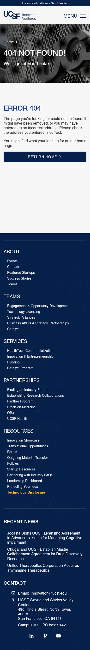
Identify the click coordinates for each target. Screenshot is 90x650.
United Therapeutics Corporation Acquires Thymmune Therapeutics (43, 567)
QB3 (10, 412)
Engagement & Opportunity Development (38, 305)
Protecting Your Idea (22, 486)
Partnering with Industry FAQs (30, 474)
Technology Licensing (23, 311)
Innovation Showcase (23, 440)
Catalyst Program (20, 367)
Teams (12, 284)
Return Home (43, 156)
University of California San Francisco (45, 3)
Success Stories (19, 278)
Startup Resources (21, 469)
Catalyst (13, 328)
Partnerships (22, 380)
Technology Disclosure (26, 492)
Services (15, 341)
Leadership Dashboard (24, 480)
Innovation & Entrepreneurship (30, 356)
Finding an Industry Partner (28, 389)
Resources (18, 430)
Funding (13, 362)
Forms (12, 451)
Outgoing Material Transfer (27, 457)
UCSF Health (17, 418)
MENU (72, 15)
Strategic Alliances (21, 317)
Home (9, 42)
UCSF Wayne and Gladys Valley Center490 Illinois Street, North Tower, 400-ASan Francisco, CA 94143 (45, 609)
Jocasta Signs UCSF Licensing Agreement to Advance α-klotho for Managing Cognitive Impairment (44, 538)
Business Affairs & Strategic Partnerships (38, 323)
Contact (13, 266)
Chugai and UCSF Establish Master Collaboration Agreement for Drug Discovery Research (45, 554)
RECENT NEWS (21, 521)
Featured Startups (21, 272)
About (12, 251)
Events (12, 260)
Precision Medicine (21, 407)
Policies (13, 463)
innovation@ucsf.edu (49, 593)
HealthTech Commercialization (30, 350)
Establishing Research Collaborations (35, 395)
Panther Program (20, 401)
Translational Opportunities (27, 446)
